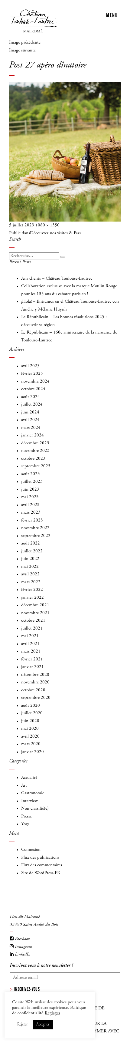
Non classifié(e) (35, 808)
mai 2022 (30, 566)
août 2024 (30, 397)
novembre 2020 (35, 682)
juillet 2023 (32, 481)
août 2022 (30, 543)
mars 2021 (31, 651)
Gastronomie (32, 793)
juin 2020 (30, 721)
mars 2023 (31, 512)
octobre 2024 (33, 389)
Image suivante (22, 50)
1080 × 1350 (47, 225)
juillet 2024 (32, 404)
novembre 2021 (35, 613)
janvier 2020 (32, 752)
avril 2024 (30, 420)
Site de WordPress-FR (40, 873)
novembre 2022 (35, 528)
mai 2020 (30, 728)
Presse (26, 816)
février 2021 (32, 659)
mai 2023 (30, 497)
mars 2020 (31, 744)
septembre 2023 (35, 466)
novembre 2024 (35, 381)
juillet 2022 (32, 551)
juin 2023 (30, 489)
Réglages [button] (52, 1013)
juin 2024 (30, 412)
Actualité (29, 777)
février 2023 (32, 520)
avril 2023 (30, 505)
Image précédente (25, 42)
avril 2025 (30, 366)
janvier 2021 (32, 667)
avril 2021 (30, 644)
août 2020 (30, 705)
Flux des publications (40, 857)
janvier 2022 (32, 597)
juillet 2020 (32, 713)
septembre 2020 (35, 698)
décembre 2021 (35, 605)
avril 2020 (30, 736)
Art (24, 785)
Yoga (25, 824)
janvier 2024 (32, 435)
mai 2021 (30, 636)
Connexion (31, 849)
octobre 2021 (33, 620)
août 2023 (30, 474)
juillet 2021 (32, 628)
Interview (29, 801)
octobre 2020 (33, 690)
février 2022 (32, 589)
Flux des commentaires (41, 865)
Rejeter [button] (22, 1025)
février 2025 (32, 373)
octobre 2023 (33, 458)
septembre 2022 (35, 536)
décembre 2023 (35, 443)
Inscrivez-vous (27, 989)
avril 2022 (30, 574)
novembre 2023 (35, 451)
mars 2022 (31, 582)
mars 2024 (31, 428)
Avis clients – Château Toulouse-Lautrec (56, 278)
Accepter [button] (42, 1025)
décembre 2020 (35, 675)
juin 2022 (30, 559)
